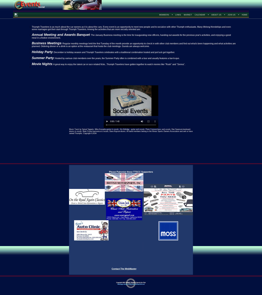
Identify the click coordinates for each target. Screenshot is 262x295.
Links (178, 15)
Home (245, 15)
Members (164, 15)
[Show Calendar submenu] (208, 14)
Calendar (200, 15)
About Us (216, 15)
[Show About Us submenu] (224, 14)
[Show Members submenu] (172, 14)
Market (188, 15)
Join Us (231, 15)
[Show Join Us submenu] (238, 14)
